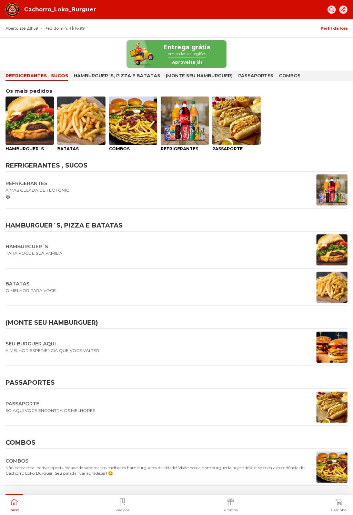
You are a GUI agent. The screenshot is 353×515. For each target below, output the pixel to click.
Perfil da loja (334, 28)
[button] (14, 504)
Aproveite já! (187, 62)
